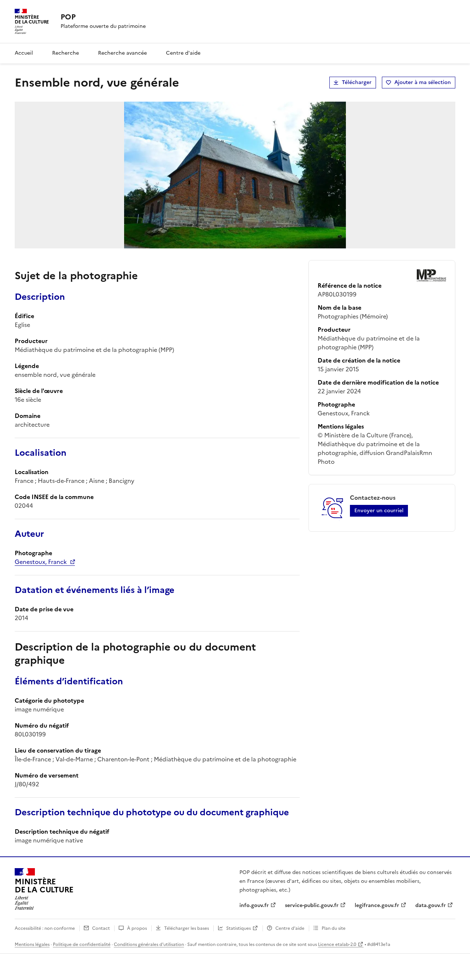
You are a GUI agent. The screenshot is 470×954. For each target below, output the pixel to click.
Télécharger (357, 82)
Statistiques (238, 928)
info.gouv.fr (254, 905)
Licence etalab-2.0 (337, 944)
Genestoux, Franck (41, 561)
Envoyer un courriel (379, 510)
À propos (137, 928)
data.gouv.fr (430, 905)
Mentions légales (32, 944)
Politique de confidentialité (82, 944)
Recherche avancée (122, 53)
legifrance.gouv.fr (377, 905)
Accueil (24, 53)
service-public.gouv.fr (312, 905)
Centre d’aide (289, 928)
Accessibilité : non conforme (45, 928)
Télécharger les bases (186, 928)
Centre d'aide (183, 53)
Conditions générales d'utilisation (149, 944)
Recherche (65, 53)
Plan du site (334, 928)
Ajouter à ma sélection (422, 82)
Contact (101, 928)
